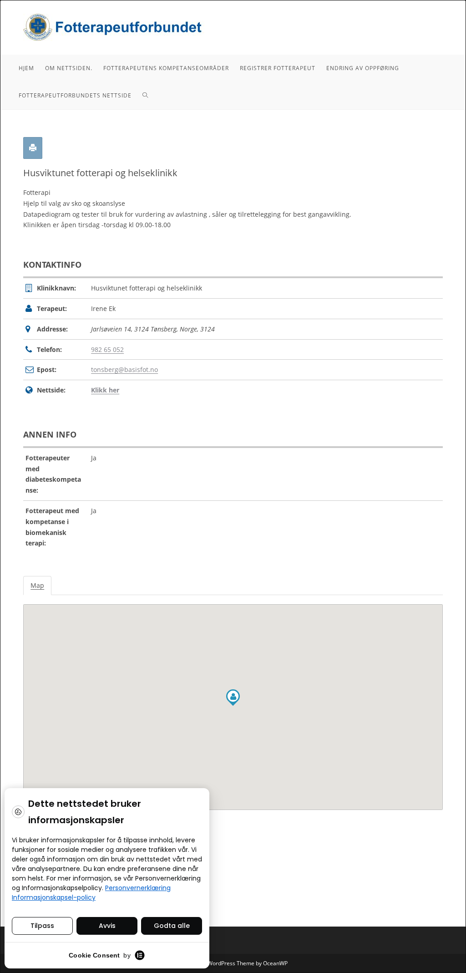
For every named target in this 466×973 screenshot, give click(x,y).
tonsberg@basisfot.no (124, 369)
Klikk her (105, 390)
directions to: (44, 824)
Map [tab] (37, 585)
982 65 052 (107, 349)
